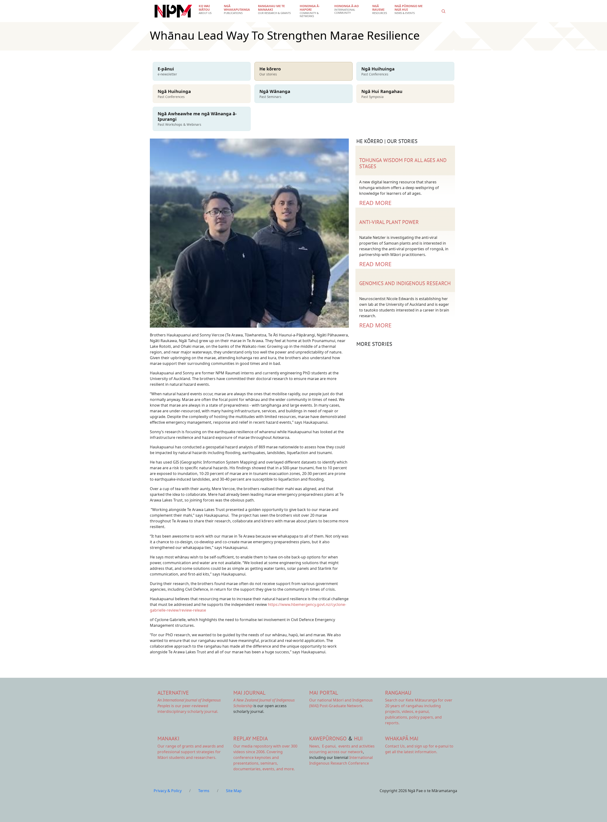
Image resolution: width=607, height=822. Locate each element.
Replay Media (250, 738)
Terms (203, 790)
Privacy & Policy (168, 790)
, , (323, 746)
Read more (375, 203)
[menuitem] (208, 9)
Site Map (234, 790)
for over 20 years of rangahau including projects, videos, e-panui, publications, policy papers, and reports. (418, 711)
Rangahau (398, 692)
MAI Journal (249, 692)
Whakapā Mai (401, 738)
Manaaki (168, 738)
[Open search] (443, 11)
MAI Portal (323, 692)
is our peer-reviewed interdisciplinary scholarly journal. (189, 705)
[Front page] (173, 11)
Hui (358, 738)
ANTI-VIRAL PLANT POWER (389, 222)
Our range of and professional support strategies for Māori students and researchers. (190, 751)
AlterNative (173, 692)
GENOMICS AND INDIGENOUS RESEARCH (405, 283)
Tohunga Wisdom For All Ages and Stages (402, 163)
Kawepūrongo (328, 738)
